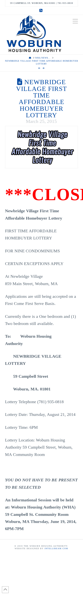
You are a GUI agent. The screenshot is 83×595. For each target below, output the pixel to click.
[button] (75, 21)
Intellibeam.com (56, 548)
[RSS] (41, 11)
